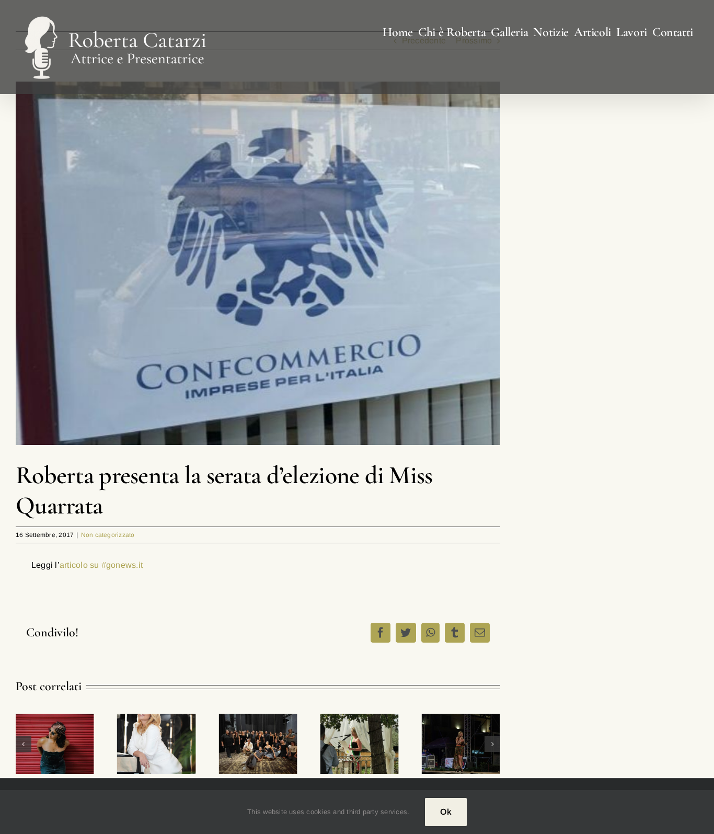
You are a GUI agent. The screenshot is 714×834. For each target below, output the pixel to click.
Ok (445, 811)
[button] (23, 744)
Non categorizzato (108, 535)
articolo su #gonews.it (101, 565)
